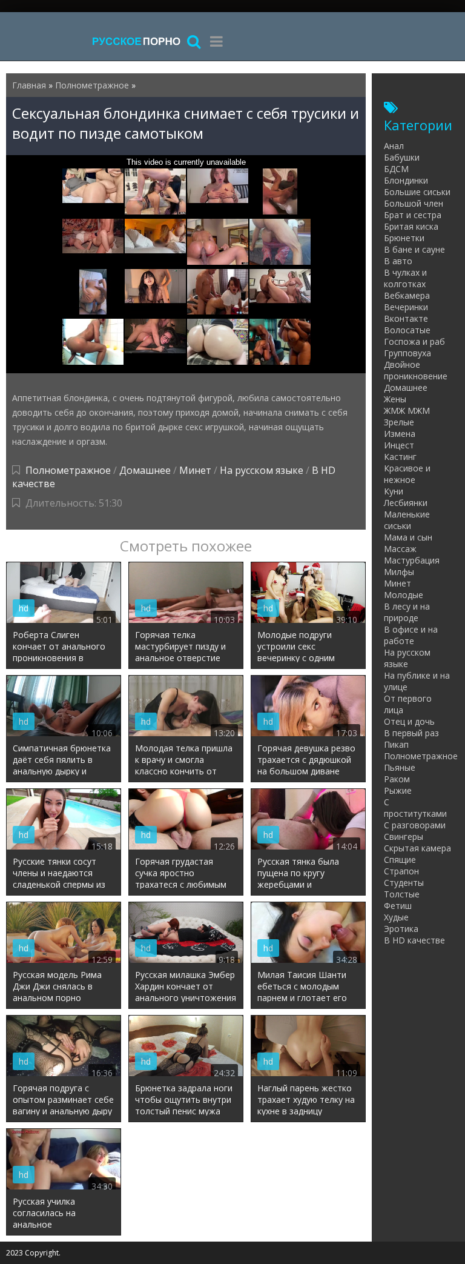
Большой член (413, 203)
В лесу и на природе (407, 612)
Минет (195, 470)
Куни (393, 491)
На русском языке (261, 470)
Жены (395, 399)
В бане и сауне (414, 249)
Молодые (403, 594)
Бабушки (402, 157)
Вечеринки (406, 307)
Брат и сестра (412, 215)
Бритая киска (411, 226)
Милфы (399, 571)
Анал (394, 145)
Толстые (402, 894)
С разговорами (415, 825)
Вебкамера (407, 295)
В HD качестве (414, 940)
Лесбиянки (405, 502)
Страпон (401, 871)
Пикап (396, 744)
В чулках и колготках (405, 278)
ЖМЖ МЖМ (407, 410)
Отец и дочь (409, 721)
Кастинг (400, 456)
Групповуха (407, 353)
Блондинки (406, 180)
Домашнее (145, 470)
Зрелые (399, 422)
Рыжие (398, 790)
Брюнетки (404, 238)
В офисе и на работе (411, 635)
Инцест (399, 445)
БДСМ (396, 169)
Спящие (400, 859)
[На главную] (136, 41)
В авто (398, 261)
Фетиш (398, 905)
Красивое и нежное (407, 473)
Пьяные (399, 767)
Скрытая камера (417, 848)
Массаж (400, 548)
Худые (396, 917)
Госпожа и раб (414, 341)
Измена (399, 433)
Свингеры (403, 836)
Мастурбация (412, 560)
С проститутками (415, 807)
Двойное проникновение (415, 370)
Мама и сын (408, 537)
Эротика (401, 928)
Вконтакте (406, 318)
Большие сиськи (417, 192)
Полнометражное (68, 470)
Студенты (404, 882)
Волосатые (407, 330)
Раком (397, 779)
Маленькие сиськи (407, 519)
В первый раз (411, 733)
